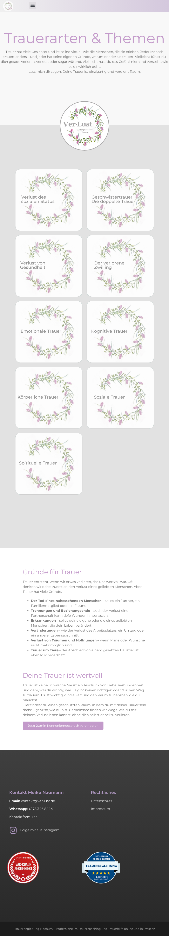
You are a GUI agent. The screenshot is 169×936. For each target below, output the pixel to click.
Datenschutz (101, 801)
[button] (32, 5)
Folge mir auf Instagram (40, 830)
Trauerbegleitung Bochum (33, 929)
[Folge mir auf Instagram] (13, 830)
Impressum (100, 809)
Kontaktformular (23, 817)
